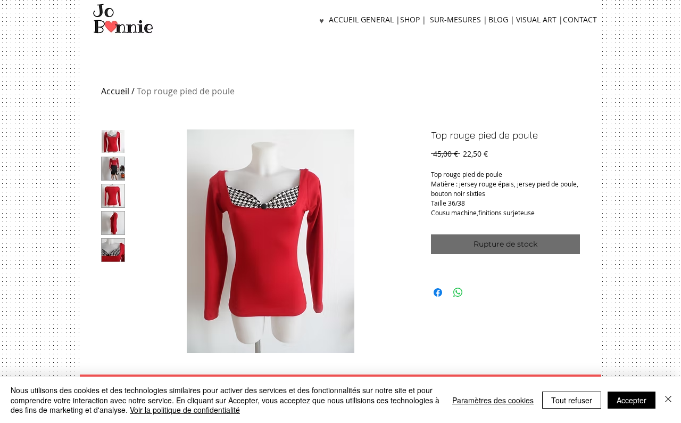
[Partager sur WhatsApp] (458, 292)
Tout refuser (571, 400)
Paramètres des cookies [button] (493, 400)
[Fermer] (668, 399)
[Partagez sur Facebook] (437, 292)
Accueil (115, 91)
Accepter (631, 400)
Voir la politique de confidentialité (185, 409)
